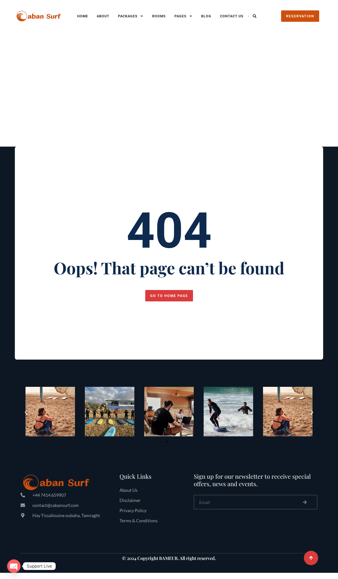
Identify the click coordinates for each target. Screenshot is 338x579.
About (103, 16)
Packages (128, 16)
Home (82, 16)
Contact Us (231, 16)
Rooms (159, 16)
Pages (180, 16)
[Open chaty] (14, 566)
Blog (206, 16)
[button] (254, 16)
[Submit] (305, 502)
